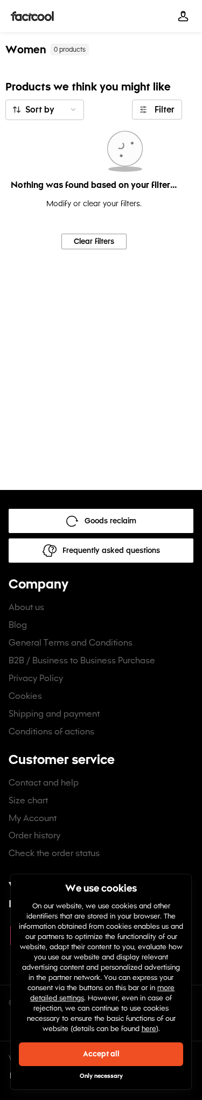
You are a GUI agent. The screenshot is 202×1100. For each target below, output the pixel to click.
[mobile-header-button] (183, 16)
